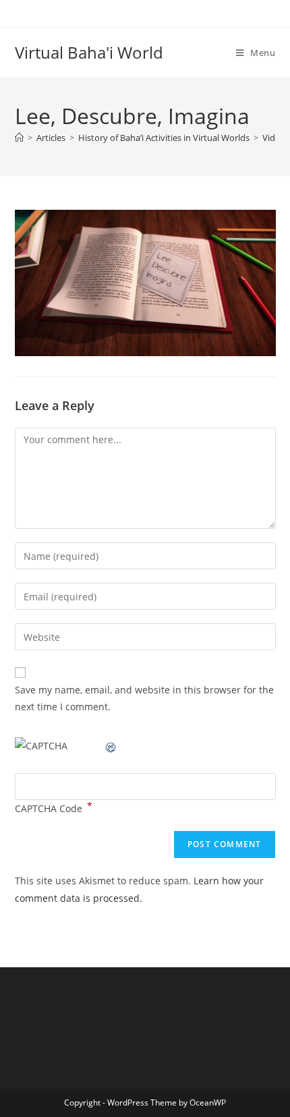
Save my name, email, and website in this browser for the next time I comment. (144, 698)
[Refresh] (111, 745)
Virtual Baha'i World (89, 52)
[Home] (19, 138)
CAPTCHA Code (48, 808)
